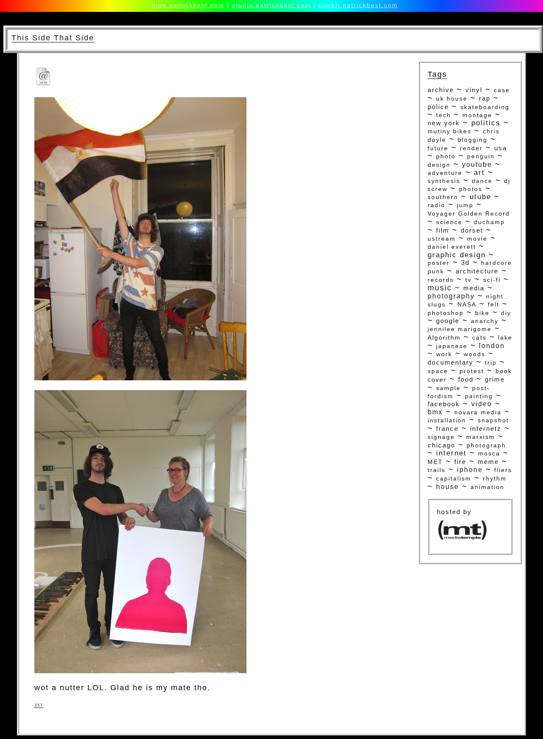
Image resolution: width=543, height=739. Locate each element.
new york (444, 123)
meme (488, 461)
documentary (450, 362)
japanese (451, 346)
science (449, 222)
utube (480, 196)
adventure (445, 172)
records (441, 280)
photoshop (446, 312)
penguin (481, 156)
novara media (477, 412)
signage (441, 436)
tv (468, 279)
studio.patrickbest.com (271, 5)
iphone (470, 469)
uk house (451, 99)
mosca (489, 453)
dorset (472, 230)
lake (505, 337)
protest (471, 371)
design (439, 164)
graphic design (457, 254)
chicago (441, 445)
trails (436, 470)
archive (441, 89)
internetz (485, 428)
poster (439, 262)
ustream (442, 238)
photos (470, 188)
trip (491, 363)
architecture (477, 271)
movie (477, 238)
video (481, 403)
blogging (472, 140)
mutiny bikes (449, 131)
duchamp (489, 222)
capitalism (453, 478)
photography (451, 296)
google (447, 321)
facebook (444, 404)
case (502, 90)
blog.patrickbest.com (188, 5)
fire (460, 461)
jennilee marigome (460, 329)
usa (500, 148)
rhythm (495, 478)
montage (477, 115)
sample (448, 388)
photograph (486, 445)
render (471, 148)
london (492, 345)
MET (435, 461)
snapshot (493, 420)
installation (447, 420)
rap (484, 98)
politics (486, 122)
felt (493, 304)
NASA (466, 304)
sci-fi (492, 279)
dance (482, 180)
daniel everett (452, 247)
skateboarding (484, 107)
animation (487, 486)
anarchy (484, 321)
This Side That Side (52, 38)
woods (474, 354)
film (442, 230)
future (438, 148)
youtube (477, 164)
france (447, 428)
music (440, 288)
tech (443, 115)
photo (446, 156)
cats (479, 337)
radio (436, 205)
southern (443, 197)
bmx (435, 412)
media (473, 288)
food (465, 379)
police (438, 107)
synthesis (444, 180)
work (444, 354)
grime (495, 379)
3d (465, 262)
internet (451, 453)
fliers (503, 470)
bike (482, 312)
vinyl (473, 90)
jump (465, 205)
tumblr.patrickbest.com (358, 5)
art (479, 173)
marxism (480, 437)
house (447, 486)
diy (506, 312)
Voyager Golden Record (469, 214)
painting (479, 396)
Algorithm (444, 337)
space (438, 371)
